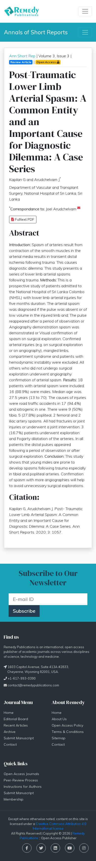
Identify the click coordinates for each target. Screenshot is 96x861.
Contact (10, 744)
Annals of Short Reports (36, 32)
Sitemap (58, 738)
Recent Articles (16, 725)
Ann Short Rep (22, 55)
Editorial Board (16, 719)
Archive (10, 731)
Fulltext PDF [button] (24, 219)
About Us (59, 719)
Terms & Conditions (68, 731)
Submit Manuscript (19, 738)
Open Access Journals (21, 774)
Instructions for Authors (23, 786)
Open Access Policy (67, 725)
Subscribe (24, 611)
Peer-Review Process (21, 780)
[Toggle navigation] (85, 11)
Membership (13, 799)
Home (9, 712)
